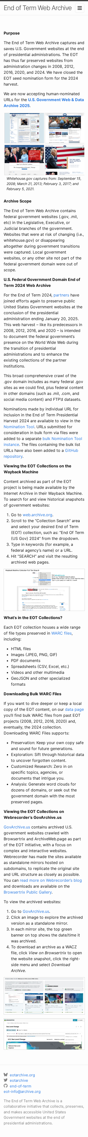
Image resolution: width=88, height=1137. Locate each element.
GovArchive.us (17, 827)
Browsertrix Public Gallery (28, 892)
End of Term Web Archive (38, 8)
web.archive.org (37, 514)
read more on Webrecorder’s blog (51, 880)
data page (74, 709)
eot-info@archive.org (22, 1091)
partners (61, 295)
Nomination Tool (19, 426)
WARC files (61, 633)
